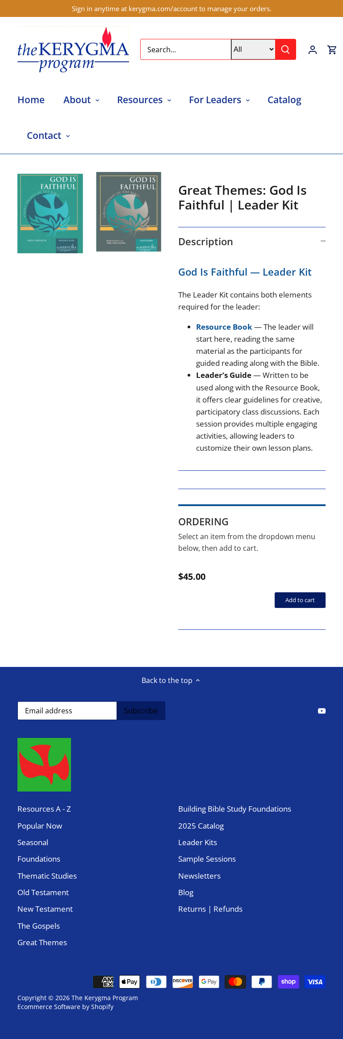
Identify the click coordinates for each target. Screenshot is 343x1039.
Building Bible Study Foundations (234, 809)
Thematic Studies (47, 876)
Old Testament (43, 892)
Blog (185, 892)
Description (205, 241)
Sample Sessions (207, 859)
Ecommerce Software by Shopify (65, 1006)
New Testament (45, 909)
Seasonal (32, 842)
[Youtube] (322, 710)
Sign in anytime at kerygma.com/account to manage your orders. (172, 8)
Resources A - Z (44, 809)
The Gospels (38, 926)
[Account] (312, 49)
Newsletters (199, 876)
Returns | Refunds (210, 909)
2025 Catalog (201, 826)
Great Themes (42, 942)
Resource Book (225, 327)
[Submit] (285, 49)
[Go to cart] (332, 49)
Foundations (38, 859)
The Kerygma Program (104, 997)
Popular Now (39, 826)
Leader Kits (197, 842)
